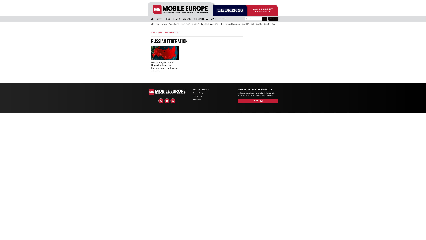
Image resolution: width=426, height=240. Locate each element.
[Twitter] (160, 100)
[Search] (264, 19)
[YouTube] (167, 100)
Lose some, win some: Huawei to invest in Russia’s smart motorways (164, 65)
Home (153, 32)
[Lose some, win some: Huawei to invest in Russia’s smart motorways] (165, 53)
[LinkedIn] (173, 100)
